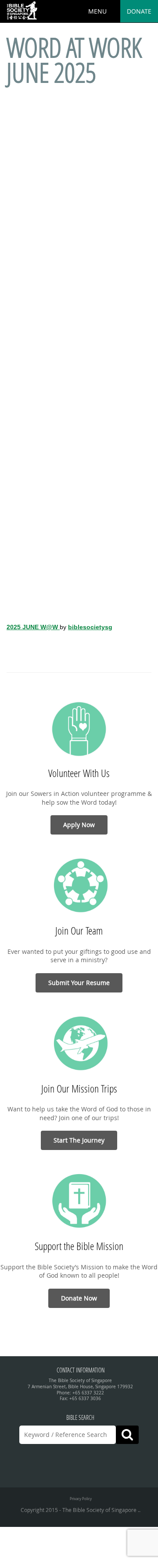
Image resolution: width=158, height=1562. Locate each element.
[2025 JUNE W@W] (79, 348)
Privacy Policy (81, 1498)
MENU (97, 11)
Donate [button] (139, 11)
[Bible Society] (22, 11)
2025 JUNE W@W (33, 627)
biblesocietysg (90, 627)
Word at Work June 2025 (74, 60)
